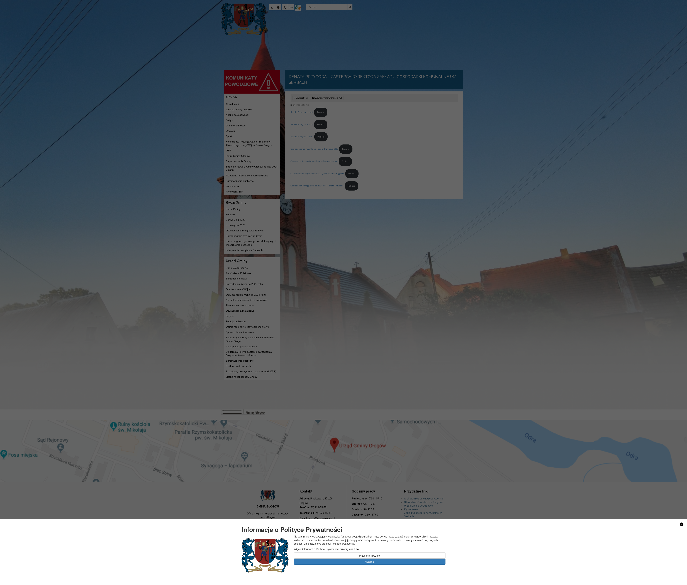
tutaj (356, 549)
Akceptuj (369, 561)
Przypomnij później (369, 555)
